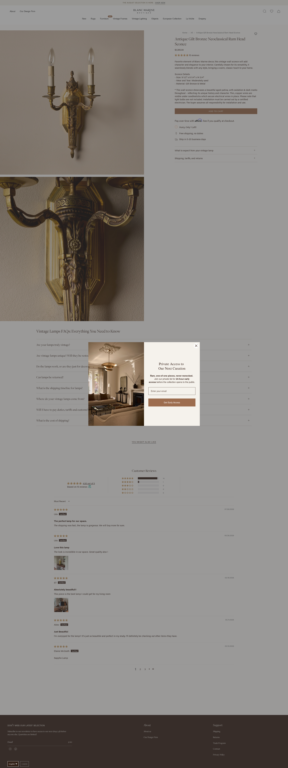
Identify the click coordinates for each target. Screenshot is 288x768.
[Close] (196, 345)
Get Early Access (172, 402)
